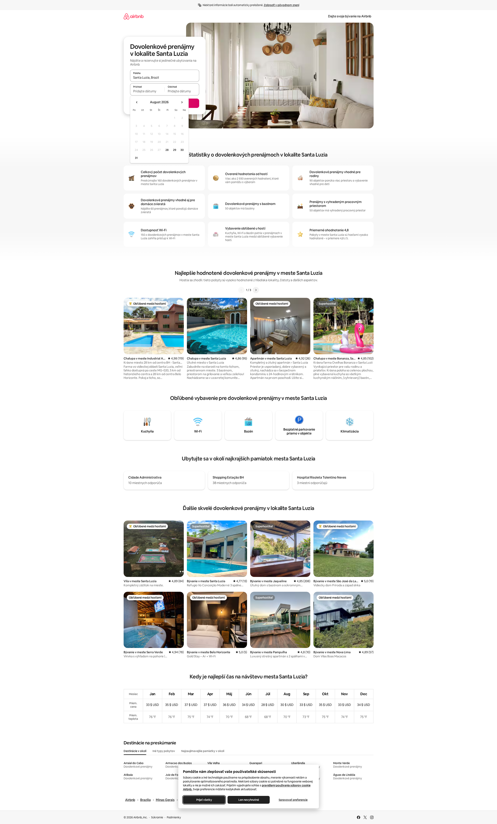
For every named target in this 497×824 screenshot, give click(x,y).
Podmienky (174, 817)
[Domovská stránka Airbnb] (134, 16)
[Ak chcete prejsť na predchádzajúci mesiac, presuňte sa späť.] (137, 102)
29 (174, 150)
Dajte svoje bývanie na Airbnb (349, 16)
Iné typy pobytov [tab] (164, 751)
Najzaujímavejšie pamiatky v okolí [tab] (202, 751)
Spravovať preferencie (293, 800)
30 (182, 150)
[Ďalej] (256, 290)
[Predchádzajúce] (241, 290)
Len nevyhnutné (248, 800)
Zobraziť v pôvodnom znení (281, 5)
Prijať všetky (204, 800)
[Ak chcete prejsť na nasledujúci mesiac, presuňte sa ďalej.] (182, 102)
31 (136, 158)
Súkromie (157, 817)
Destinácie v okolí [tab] (135, 751)
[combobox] (164, 77)
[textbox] (147, 91)
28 (167, 150)
